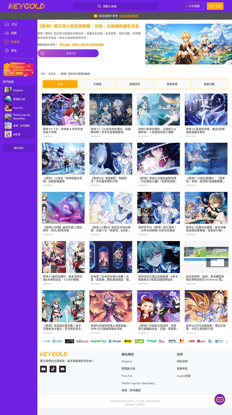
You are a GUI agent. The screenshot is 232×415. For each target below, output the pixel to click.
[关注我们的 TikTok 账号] (53, 369)
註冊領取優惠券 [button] (128, 15)
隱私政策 (182, 361)
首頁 (43, 73)
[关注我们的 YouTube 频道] (43, 369)
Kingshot (127, 361)
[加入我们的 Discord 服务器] (62, 369)
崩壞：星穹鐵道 (131, 390)
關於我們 (18, 147)
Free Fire (127, 375)
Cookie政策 (184, 375)
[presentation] (18, 32)
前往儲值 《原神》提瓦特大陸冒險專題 (82, 44)
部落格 (52, 73)
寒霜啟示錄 (128, 368)
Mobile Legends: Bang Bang (138, 383)
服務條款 (182, 368)
